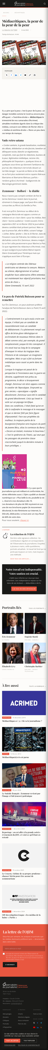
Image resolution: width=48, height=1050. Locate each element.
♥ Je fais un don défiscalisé (24, 589)
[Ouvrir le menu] (4, 4)
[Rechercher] (44, 3)
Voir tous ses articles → (20, 559)
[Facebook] (37, 1023)
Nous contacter (23, 1020)
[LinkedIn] (38, 1027)
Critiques (6, 1020)
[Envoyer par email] (25, 75)
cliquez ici (24, 520)
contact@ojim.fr (16, 1003)
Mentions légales (24, 1017)
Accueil (6, 12)
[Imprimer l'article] (34, 75)
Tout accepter (12, 1041)
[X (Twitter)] (34, 1023)
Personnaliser (9, 1045)
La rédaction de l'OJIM (9, 30)
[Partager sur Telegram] (20, 75)
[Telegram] (41, 1022)
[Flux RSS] (41, 1027)
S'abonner (10, 965)
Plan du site (22, 1024)
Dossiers (6, 1017)
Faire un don (37, 1014)
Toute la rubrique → (37, 686)
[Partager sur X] (7, 75)
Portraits (6, 1024)
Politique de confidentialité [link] (29, 1045)
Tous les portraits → (37, 608)
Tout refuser (29, 1041)
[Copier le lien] (30, 75)
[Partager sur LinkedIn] (16, 75)
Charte (20, 1014)
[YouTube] (34, 1027)
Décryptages (20, 12)
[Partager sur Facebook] (11, 75)
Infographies (7, 1027)
